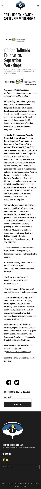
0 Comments (27, 71)
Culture (22, 69)
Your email (8, 397)
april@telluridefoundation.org (18, 352)
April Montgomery (13, 71)
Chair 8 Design (20, 486)
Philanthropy (31, 69)
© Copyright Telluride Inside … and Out (16, 483)
